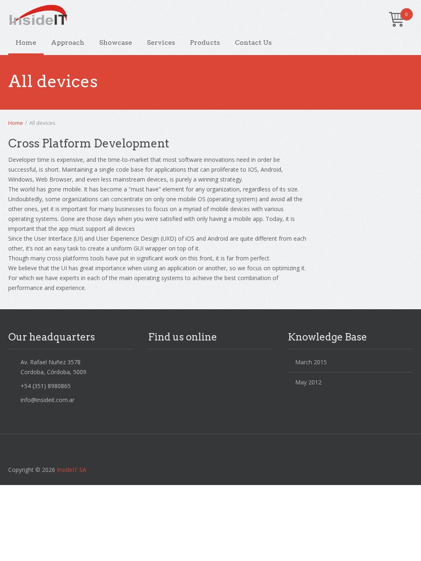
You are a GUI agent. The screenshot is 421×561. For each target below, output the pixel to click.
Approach (67, 42)
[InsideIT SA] (204, 16)
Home (26, 42)
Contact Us (253, 42)
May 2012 (308, 382)
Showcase (115, 42)
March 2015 (311, 362)
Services (161, 42)
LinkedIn (171, 363)
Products (205, 42)
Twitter (154, 363)
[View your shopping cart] (397, 20)
